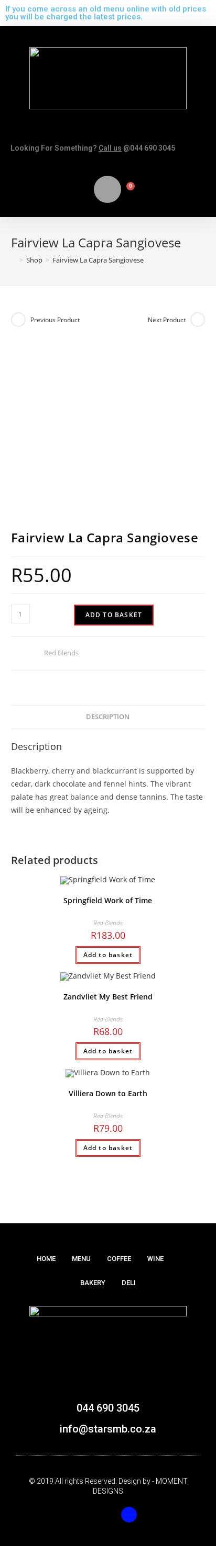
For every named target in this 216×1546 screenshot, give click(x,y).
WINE (155, 1259)
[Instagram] (108, 1514)
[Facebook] (129, 1514)
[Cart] (126, 192)
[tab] (108, 717)
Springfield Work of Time (107, 900)
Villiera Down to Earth (108, 1093)
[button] (108, 131)
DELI (129, 1283)
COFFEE (119, 1259)
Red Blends (61, 652)
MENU (81, 1259)
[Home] (13, 260)
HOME (46, 1259)
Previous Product (55, 319)
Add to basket (114, 614)
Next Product (167, 319)
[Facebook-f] (87, 1514)
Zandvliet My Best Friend (108, 997)
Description (107, 716)
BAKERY (92, 1283)
